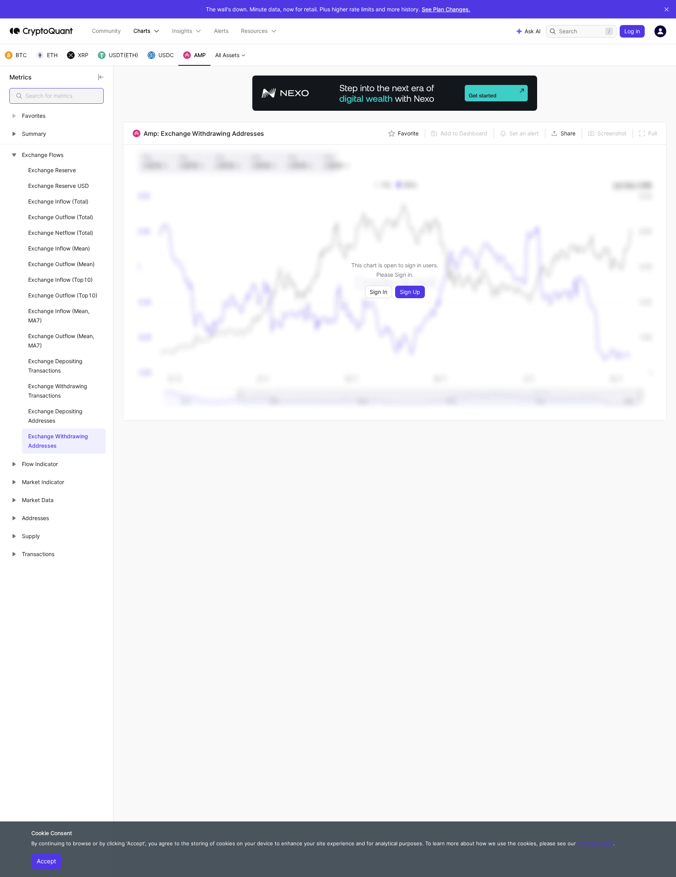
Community (106, 30)
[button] (56, 115)
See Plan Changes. (446, 9)
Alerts (221, 30)
